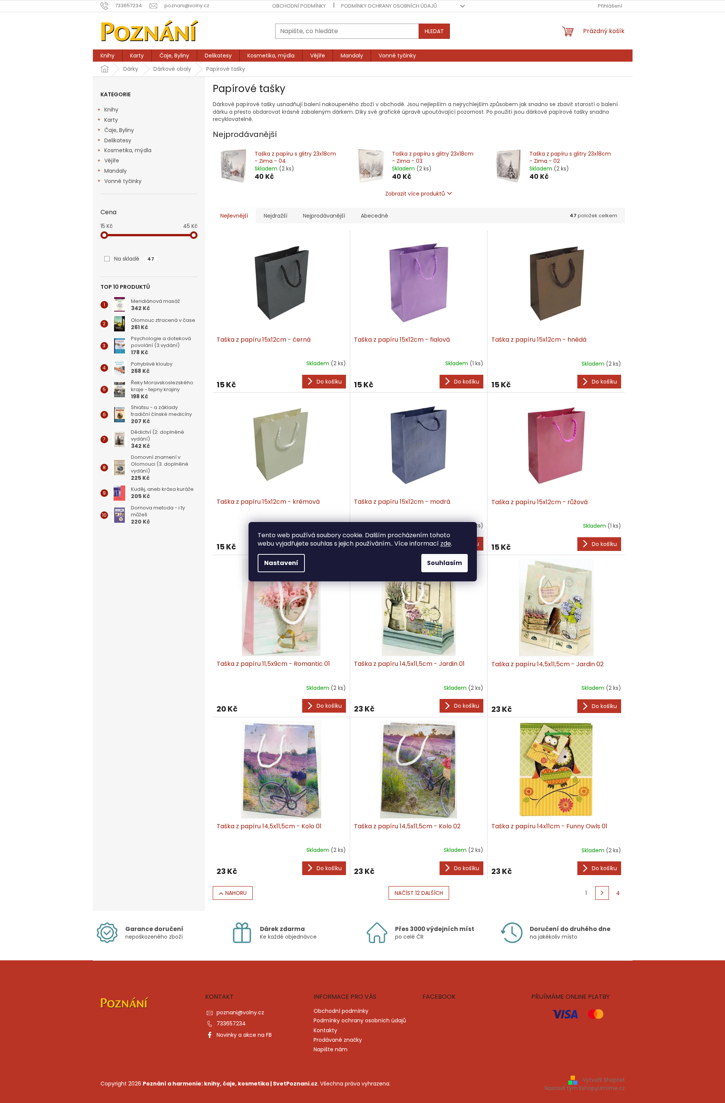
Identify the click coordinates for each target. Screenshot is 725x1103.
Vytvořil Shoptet (604, 1080)
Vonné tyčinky (123, 181)
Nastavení (281, 563)
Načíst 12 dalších (419, 893)
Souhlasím (444, 563)
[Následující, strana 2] (602, 893)
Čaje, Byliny (119, 130)
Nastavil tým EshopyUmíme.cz (585, 1088)
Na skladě (134, 259)
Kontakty (325, 1030)
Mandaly (115, 171)
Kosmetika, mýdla (127, 150)
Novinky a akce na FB (244, 1035)
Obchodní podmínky (299, 6)
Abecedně (374, 216)
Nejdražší (275, 216)
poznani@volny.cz (240, 1012)
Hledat (434, 31)
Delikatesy (117, 140)
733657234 (231, 1023)
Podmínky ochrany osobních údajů (389, 6)
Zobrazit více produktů (415, 193)
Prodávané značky (338, 1040)
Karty (111, 120)
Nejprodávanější (324, 216)
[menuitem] (107, 55)
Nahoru (236, 893)
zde (445, 543)
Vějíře (111, 160)
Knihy (111, 109)
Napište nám (330, 1049)
